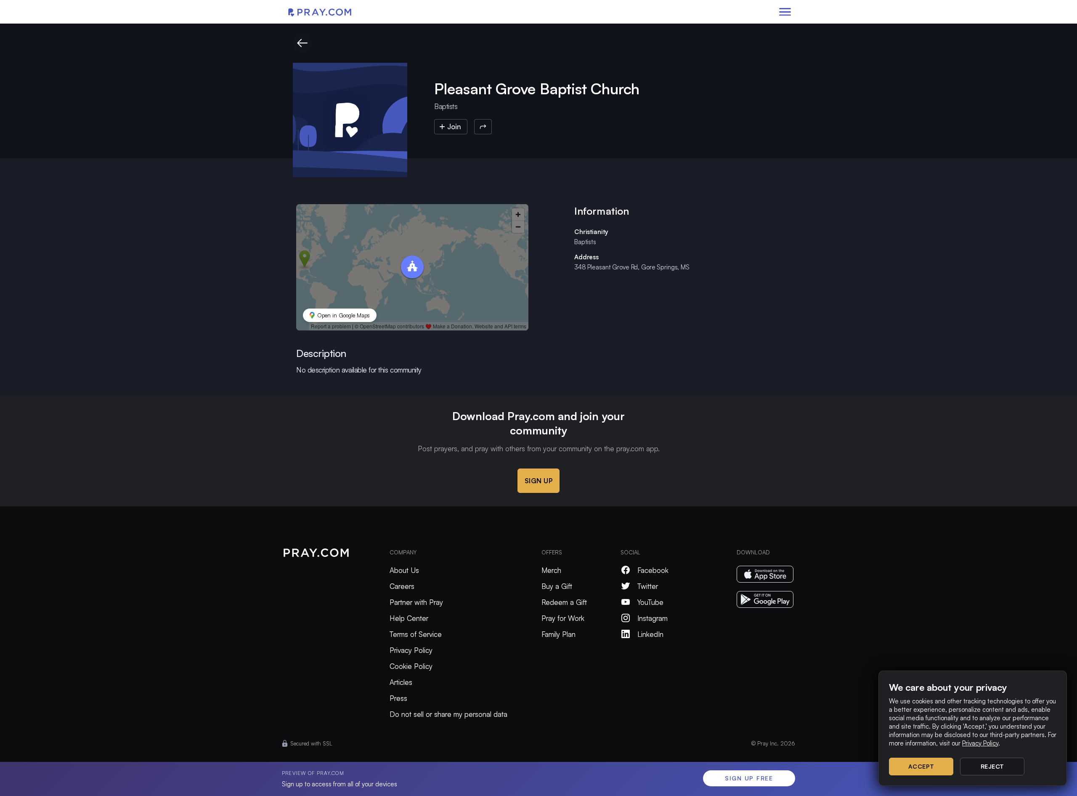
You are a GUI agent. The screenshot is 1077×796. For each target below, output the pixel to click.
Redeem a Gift (564, 602)
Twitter (647, 586)
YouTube (650, 602)
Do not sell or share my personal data (448, 714)
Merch (551, 570)
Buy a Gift (556, 586)
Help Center (409, 618)
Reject (992, 766)
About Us (404, 570)
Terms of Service (416, 634)
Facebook (652, 570)
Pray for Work (562, 618)
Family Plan (558, 634)
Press (398, 698)
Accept (921, 766)
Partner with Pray (416, 602)
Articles (401, 682)
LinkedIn (650, 634)
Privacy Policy (411, 650)
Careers (402, 586)
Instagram (652, 618)
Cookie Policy (411, 666)
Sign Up (539, 481)
